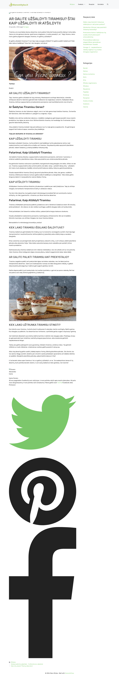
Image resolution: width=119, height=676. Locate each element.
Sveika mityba (88, 101)
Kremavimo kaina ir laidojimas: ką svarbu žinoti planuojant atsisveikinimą (94, 35)
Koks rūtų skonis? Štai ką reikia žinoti (22, 666)
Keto (84, 77)
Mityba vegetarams (90, 83)
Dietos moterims (89, 74)
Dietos (85, 71)
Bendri (85, 68)
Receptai (91, 4)
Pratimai (86, 95)
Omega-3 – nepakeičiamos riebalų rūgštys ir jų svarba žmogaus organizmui (92, 50)
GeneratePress (69, 673)
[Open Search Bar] (107, 4)
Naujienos (86, 89)
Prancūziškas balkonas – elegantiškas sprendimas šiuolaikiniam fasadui (92, 42)
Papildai (86, 92)
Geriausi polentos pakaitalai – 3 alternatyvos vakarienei (27, 664)
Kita (84, 80)
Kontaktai (100, 4)
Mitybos (72, 4)
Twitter (60, 382)
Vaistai (85, 107)
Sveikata (80, 4)
